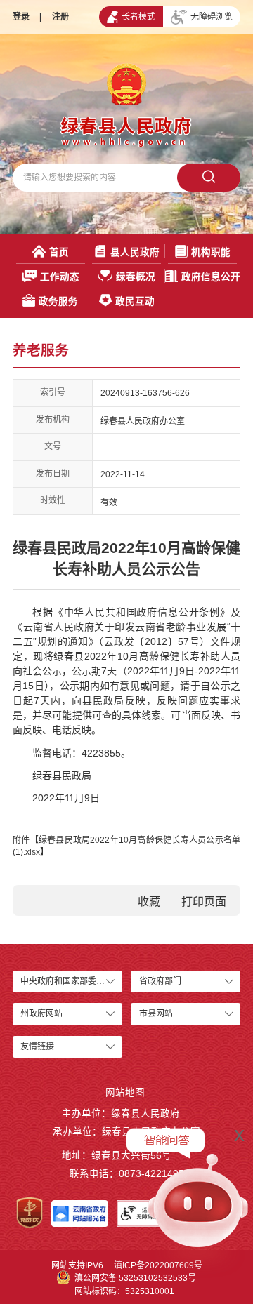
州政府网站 (41, 1013)
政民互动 (135, 301)
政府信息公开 (210, 277)
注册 (60, 17)
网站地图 (125, 1092)
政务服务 (58, 301)
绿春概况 (135, 277)
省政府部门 (160, 981)
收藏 (149, 901)
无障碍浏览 (211, 17)
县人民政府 (135, 252)
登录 (21, 17)
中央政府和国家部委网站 (66, 981)
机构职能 (211, 252)
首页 (59, 252)
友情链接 (37, 1046)
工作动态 (59, 277)
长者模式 (138, 17)
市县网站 (156, 1013)
